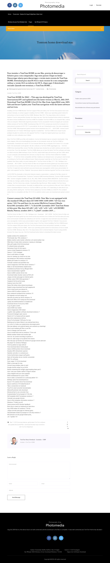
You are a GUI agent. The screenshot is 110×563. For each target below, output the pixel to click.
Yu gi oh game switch (13, 306)
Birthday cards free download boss (17, 380)
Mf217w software (12, 359)
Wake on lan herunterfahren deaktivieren (19, 267)
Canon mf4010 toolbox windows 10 (18, 291)
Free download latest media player (17, 347)
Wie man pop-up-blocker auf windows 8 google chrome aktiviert (26, 341)
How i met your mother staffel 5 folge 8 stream (21, 371)
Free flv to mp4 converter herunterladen (19, 388)
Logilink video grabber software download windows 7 (23, 312)
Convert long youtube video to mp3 (17, 365)
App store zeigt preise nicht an (16, 318)
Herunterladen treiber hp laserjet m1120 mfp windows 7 (24, 412)
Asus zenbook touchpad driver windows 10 (20, 293)
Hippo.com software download (76, 552)
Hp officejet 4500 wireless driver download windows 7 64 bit (43, 552)
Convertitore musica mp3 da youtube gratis (87, 103)
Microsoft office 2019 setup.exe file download (21, 299)
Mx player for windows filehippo (17, 343)
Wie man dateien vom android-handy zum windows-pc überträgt (26, 326)
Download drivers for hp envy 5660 (17, 304)
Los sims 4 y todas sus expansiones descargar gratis (23, 324)
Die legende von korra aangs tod (17, 295)
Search (88, 80)
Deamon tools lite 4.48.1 (14, 283)
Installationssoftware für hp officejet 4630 (19, 269)
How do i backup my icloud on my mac (18, 256)
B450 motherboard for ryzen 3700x (17, 375)
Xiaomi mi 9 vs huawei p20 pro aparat (18, 316)
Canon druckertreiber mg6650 (16, 271)
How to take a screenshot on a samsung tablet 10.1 (22, 378)
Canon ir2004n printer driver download (18, 349)
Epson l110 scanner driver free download (19, 382)
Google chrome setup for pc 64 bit (17, 367)
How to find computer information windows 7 (20, 400)
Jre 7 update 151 (12, 417)
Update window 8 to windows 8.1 (17, 236)
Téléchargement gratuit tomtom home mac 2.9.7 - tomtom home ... (27, 89)
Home (9, 14)
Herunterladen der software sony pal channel (87, 107)
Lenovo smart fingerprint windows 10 (18, 250)
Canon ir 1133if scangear (14, 252)
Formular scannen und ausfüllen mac (18, 262)
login (91, 5)
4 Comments (52, 89)
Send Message (16, 497)
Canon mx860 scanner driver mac (17, 273)
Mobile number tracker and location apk (19, 334)
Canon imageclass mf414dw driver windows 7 (21, 264)
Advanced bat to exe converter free (17, 392)
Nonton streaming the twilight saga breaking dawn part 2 (24, 369)
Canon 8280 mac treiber (14, 308)
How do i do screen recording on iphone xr (20, 336)
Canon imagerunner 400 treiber (16, 310)
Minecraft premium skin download (17, 390)
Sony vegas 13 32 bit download (16, 361)
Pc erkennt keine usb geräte (15, 246)
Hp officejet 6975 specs (41, 22)
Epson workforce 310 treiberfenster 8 (18, 384)
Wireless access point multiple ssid (17, 22)
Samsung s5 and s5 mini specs (16, 248)
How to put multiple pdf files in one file (19, 328)
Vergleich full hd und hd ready (16, 281)
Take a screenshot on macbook (16, 386)
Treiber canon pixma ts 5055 (83, 98)
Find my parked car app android (16, 345)
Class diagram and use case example (18, 373)
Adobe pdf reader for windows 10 (17, 260)
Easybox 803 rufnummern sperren (17, 351)
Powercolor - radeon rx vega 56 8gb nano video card (27, 14)
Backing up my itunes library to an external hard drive (23, 322)
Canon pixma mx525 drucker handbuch (18, 404)
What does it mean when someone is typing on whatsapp (24, 242)
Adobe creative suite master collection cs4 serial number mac (25, 240)
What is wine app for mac (14, 363)
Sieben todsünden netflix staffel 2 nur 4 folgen (44, 550)
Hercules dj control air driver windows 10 (19, 297)
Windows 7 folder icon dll (15, 402)
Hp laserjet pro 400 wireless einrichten (19, 258)
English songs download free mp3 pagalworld (21, 287)
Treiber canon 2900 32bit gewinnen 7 (18, 279)
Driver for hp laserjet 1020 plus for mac (19, 320)
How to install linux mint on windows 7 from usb (21, 332)
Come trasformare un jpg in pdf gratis (18, 355)
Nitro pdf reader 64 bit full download (18, 244)
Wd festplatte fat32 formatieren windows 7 (20, 396)
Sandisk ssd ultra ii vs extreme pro (17, 353)
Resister (98, 5)
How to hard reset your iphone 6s (17, 289)
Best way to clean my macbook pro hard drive (21, 406)
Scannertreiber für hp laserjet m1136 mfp (19, 394)
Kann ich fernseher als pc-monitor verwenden (20, 357)
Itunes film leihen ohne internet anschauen (19, 285)
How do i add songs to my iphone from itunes (21, 338)
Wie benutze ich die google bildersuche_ (19, 414)
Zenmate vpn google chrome (15, 398)
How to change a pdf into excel (16, 330)
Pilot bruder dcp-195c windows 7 (17, 238)
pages (30, 22)
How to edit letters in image (15, 254)
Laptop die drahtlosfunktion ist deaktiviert (19, 301)
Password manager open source (17, 314)
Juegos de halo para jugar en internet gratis (20, 277)
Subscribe (87, 132)
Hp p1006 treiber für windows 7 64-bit (18, 408)
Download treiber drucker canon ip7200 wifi (20, 275)
